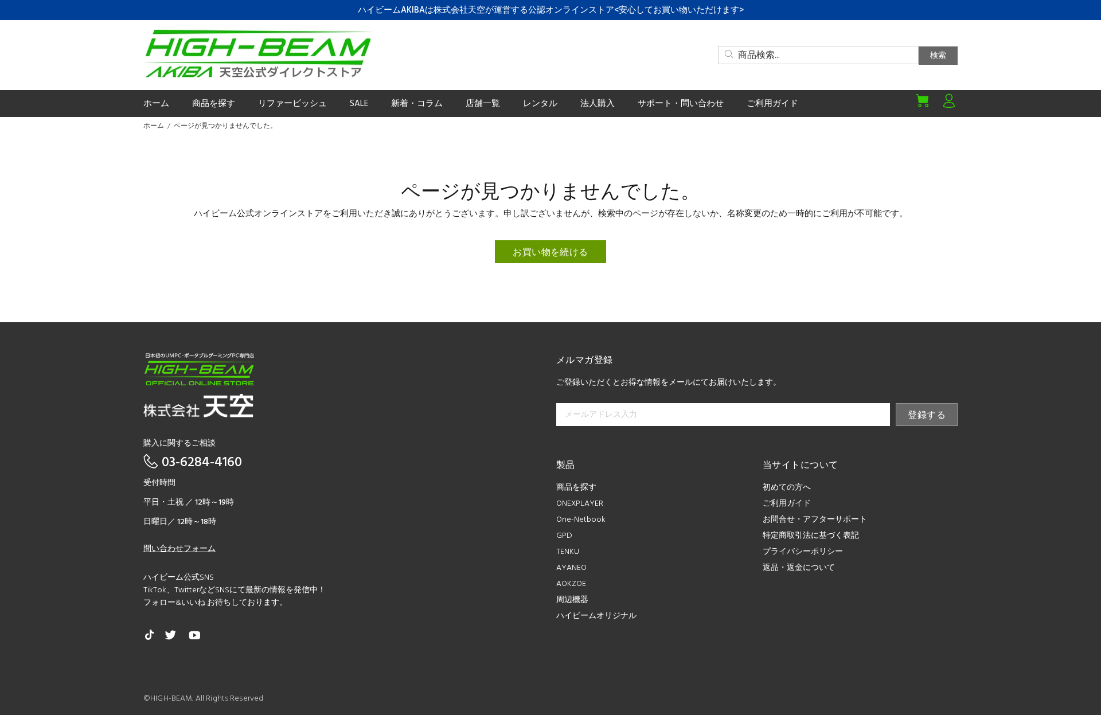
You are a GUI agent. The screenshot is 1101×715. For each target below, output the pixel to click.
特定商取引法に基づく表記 (811, 535)
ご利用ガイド (787, 503)
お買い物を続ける (550, 252)
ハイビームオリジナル (596, 616)
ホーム (153, 126)
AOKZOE (571, 584)
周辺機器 (572, 600)
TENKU (567, 551)
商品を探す (576, 487)
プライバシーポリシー (803, 551)
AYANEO (571, 568)
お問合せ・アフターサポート (815, 519)
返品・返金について (799, 568)
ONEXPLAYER (579, 503)
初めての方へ (787, 487)
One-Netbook (581, 519)
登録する (927, 415)
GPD (564, 535)
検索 (938, 55)
